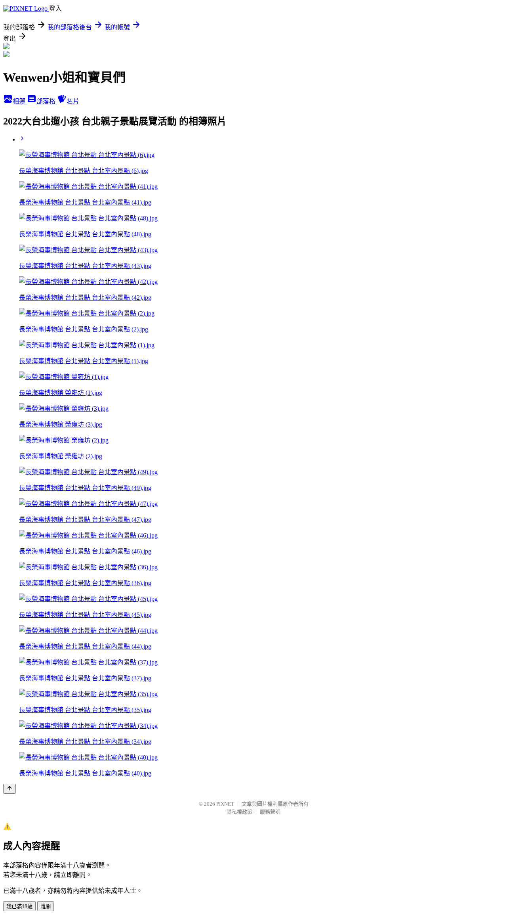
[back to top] (9, 789)
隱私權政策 (239, 812)
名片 (73, 101)
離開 (45, 906)
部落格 (46, 101)
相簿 (20, 101)
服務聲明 (270, 812)
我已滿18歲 (19, 906)
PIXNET (225, 804)
